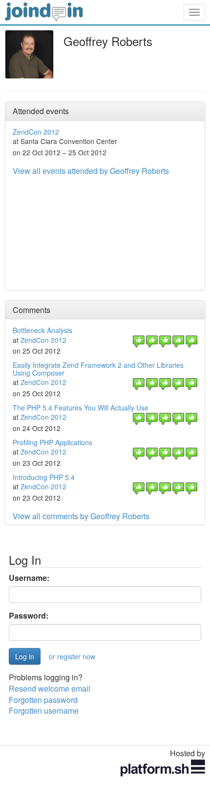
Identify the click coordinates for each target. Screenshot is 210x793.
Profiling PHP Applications (52, 442)
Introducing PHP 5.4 (44, 477)
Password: (28, 615)
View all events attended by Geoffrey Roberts (91, 170)
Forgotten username (44, 710)
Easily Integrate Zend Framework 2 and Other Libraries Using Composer (98, 368)
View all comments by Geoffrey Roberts (81, 516)
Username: (29, 578)
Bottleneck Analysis (42, 330)
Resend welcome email (49, 688)
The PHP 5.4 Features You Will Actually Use (80, 407)
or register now (72, 656)
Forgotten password (43, 699)
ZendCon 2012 (36, 132)
